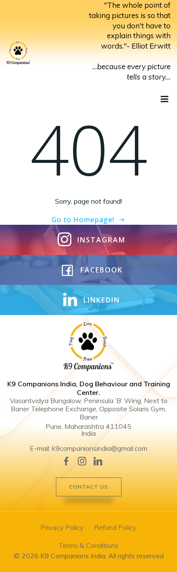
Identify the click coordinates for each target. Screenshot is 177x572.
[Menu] (164, 99)
